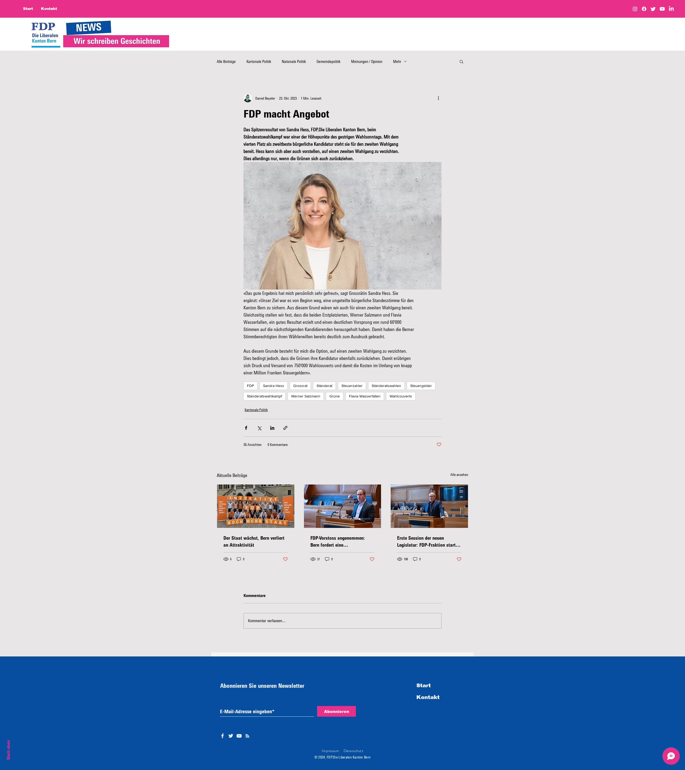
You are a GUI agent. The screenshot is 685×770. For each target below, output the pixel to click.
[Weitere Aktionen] (438, 98)
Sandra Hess (273, 386)
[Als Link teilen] (285, 427)
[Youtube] (662, 9)
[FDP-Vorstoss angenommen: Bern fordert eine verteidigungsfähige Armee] (342, 506)
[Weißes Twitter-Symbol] (231, 736)
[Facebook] (644, 9)
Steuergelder (421, 386)
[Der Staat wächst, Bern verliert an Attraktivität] (255, 506)
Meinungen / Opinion (366, 61)
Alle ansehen (459, 474)
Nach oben (8, 750)
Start (423, 685)
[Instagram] (635, 9)
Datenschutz (353, 750)
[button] (461, 61)
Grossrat (300, 386)
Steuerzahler (352, 386)
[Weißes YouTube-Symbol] (239, 736)
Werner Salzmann (305, 396)
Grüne (334, 396)
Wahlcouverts (401, 396)
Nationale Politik (294, 61)
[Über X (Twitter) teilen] (259, 427)
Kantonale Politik (258, 61)
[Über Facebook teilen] (246, 427)
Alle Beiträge (226, 61)
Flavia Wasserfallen (364, 396)
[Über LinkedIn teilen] (272, 427)
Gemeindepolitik (328, 61)
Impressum (330, 750)
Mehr (397, 61)
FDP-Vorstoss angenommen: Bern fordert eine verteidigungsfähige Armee (337, 541)
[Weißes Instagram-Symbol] (247, 736)
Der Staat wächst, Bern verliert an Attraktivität (253, 541)
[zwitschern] (653, 9)
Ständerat (324, 386)
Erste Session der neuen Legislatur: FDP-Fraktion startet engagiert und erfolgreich (428, 541)
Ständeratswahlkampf (264, 396)
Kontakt (428, 697)
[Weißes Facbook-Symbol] (222, 736)
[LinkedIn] (671, 9)
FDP (250, 386)
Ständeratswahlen (386, 386)
